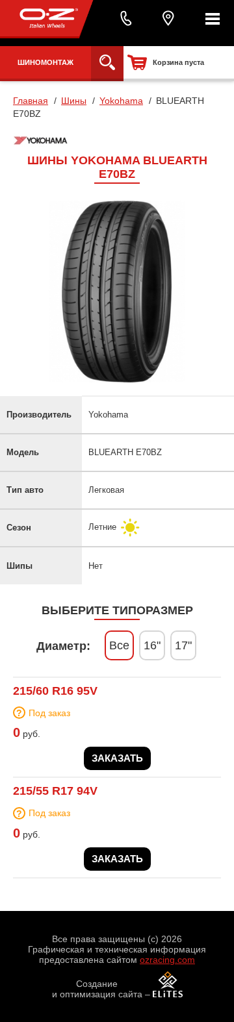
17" (183, 645)
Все (119, 645)
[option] (117, 291)
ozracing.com (167, 959)
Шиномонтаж (45, 62)
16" (152, 645)
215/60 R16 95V (55, 690)
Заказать (117, 758)
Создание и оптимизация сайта (97, 988)
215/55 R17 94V (55, 790)
